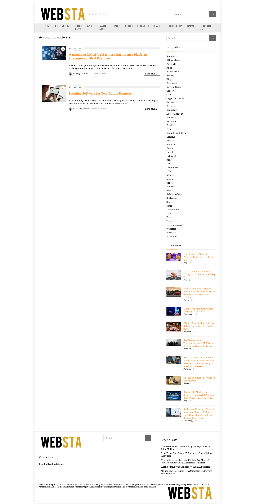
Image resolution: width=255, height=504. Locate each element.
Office (169, 182)
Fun (168, 129)
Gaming (170, 136)
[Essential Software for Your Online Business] (54, 86)
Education (172, 109)
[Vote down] (75, 49)
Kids (169, 159)
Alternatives (173, 60)
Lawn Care (102, 27)
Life (168, 171)
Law (168, 163)
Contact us (205, 27)
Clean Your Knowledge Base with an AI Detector (198, 310)
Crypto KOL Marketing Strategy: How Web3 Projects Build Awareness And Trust (198, 395)
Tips (168, 213)
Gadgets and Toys (83, 27)
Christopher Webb (80, 73)
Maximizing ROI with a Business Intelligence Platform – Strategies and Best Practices (109, 56)
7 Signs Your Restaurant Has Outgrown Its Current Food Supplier (198, 326)
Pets (168, 190)
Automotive (63, 26)
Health (157, 26)
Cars (168, 94)
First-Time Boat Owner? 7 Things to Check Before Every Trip (199, 274)
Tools (129, 26)
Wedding (171, 232)
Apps (169, 67)
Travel (191, 26)
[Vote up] (80, 49)
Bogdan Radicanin (81, 108)
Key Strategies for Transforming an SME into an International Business (198, 343)
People (170, 186)
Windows (171, 236)
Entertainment (174, 113)
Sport (117, 26)
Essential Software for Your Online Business (100, 93)
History (170, 144)
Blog (168, 79)
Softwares (172, 198)
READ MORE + (151, 73)
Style (169, 205)
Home (47, 26)
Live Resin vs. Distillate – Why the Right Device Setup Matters (198, 257)
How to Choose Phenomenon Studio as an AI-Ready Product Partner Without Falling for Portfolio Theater (199, 362)
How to (170, 152)
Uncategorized (174, 224)
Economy (171, 106)
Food (169, 125)
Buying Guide (174, 86)
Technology (174, 26)
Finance (171, 121)
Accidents (172, 56)
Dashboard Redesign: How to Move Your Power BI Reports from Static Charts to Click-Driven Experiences (198, 413)
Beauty (170, 75)
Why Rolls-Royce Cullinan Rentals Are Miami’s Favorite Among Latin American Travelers (199, 293)
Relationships (174, 194)
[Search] (212, 14)
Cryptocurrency (175, 98)
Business (143, 26)
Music (169, 178)
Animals (171, 63)
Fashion (171, 117)
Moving (170, 175)
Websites (171, 228)
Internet (171, 155)
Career (170, 90)
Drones (170, 102)
